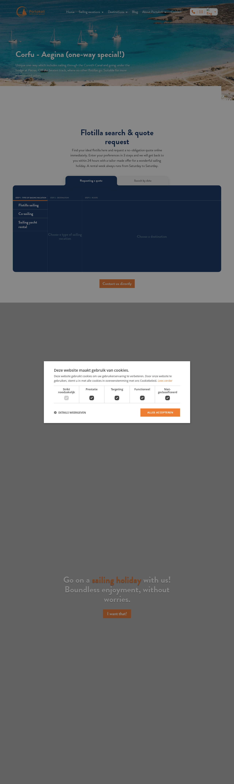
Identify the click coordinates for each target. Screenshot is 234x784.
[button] (70, 412)
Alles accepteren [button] (160, 412)
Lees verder (165, 380)
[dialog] (117, 392)
